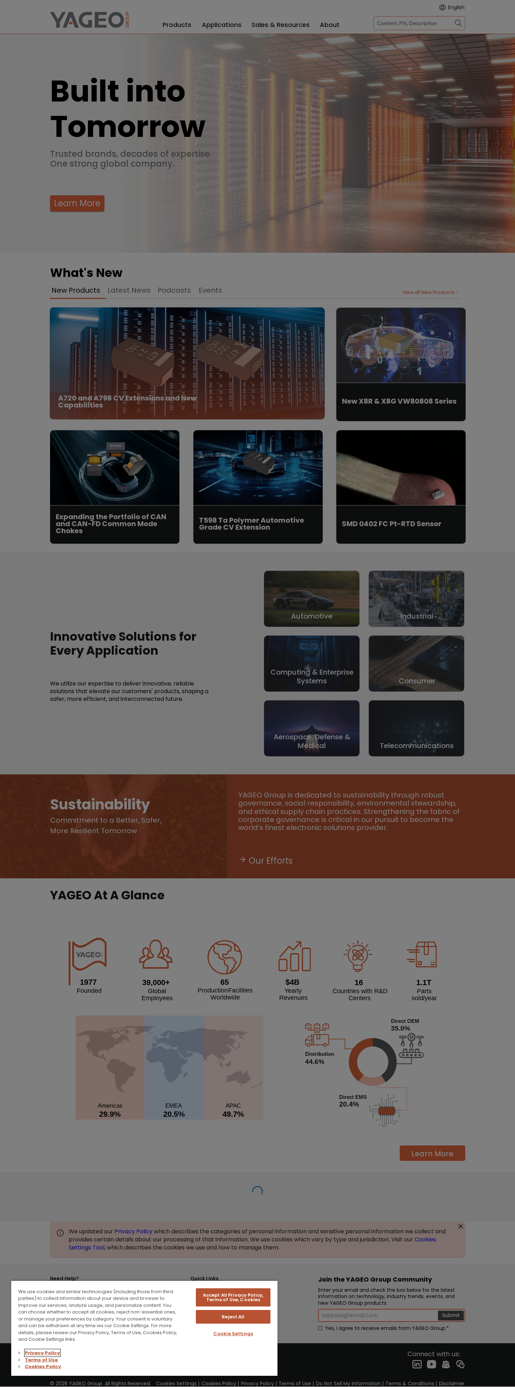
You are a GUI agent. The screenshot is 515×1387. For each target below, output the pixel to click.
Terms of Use (41, 1360)
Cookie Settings (233, 1333)
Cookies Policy (43, 1366)
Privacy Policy (42, 1353)
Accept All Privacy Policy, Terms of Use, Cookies (233, 1297)
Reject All (233, 1316)
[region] (144, 1328)
